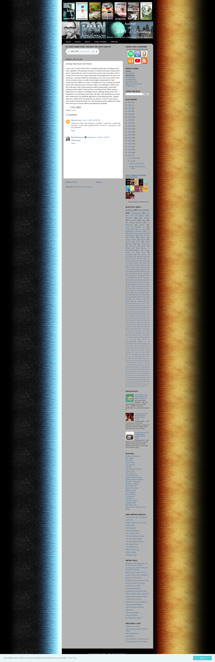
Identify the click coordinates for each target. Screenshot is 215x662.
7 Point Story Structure (134, 599)
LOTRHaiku (139, 259)
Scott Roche (130, 496)
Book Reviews (131, 77)
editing (135, 297)
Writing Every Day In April (134, 293)
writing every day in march (136, 229)
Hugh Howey (130, 462)
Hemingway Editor (132, 612)
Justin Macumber (132, 475)
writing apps (131, 386)
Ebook (127, 318)
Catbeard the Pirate (133, 626)
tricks (131, 384)
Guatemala (146, 324)
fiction (142, 365)
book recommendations (137, 233)
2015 (130, 135)
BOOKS (78, 42)
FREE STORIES (100, 42)
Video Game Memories (134, 84)
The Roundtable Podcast (134, 541)
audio (129, 358)
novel (131, 373)
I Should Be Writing (132, 531)
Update (142, 237)
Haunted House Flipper (134, 326)
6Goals (144, 263)
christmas (129, 254)
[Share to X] (76, 107)
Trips (136, 352)
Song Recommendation (140, 343)
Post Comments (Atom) (83, 187)
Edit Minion (129, 610)
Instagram (136, 331)
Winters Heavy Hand (136, 163)
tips (127, 384)
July (131, 161)
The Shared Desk (132, 544)
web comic (129, 273)
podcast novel (134, 375)
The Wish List (142, 350)
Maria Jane (140, 252)
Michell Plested (137, 282)
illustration (129, 299)
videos (137, 384)
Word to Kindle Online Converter (137, 594)
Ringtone (146, 337)
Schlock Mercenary (132, 633)
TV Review (131, 348)
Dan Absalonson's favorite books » (138, 202)
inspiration (139, 299)
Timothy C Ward (131, 501)
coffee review (143, 362)
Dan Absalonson (77, 137)
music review (141, 371)
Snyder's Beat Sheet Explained (136, 575)
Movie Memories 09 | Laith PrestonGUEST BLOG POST (142, 435)
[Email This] (71, 107)
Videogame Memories (134, 231)
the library (134, 381)
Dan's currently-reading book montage (136, 176)
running (134, 379)
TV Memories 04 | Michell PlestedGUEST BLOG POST (141, 416)
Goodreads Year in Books (133, 324)
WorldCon (136, 354)
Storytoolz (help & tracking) (135, 583)
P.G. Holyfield (130, 492)
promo (133, 377)
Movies (128, 256)
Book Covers (144, 235)
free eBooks (143, 297)
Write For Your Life (132, 549)
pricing (127, 377)
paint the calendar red (135, 227)
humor (127, 369)
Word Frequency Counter (135, 607)
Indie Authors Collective (140, 328)
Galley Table (130, 525)
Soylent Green (130, 345)
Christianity (131, 314)
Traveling (128, 352)
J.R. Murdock (130, 473)
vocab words (145, 384)
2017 (130, 129)
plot (127, 375)
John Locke (131, 333)
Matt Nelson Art (131, 505)
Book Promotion (142, 309)
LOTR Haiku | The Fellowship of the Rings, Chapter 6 (141, 396)
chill (129, 362)
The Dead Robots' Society (135, 536)
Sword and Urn (140, 345)
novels (138, 373)
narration (133, 220)
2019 (130, 123)
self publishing (142, 271)
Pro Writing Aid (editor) (134, 618)
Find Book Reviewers (133, 588)
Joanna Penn (130, 471)
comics (130, 295)
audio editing (138, 358)
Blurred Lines (76, 120)
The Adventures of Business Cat (137, 639)
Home (99, 182)
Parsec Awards (144, 284)
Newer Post (71, 182)
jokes (141, 369)
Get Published (143, 322)
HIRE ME (114, 42)
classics (146, 293)
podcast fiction (131, 239)
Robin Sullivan (131, 494)
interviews (134, 369)
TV (148, 345)
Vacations (129, 269)
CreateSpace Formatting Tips (136, 591)
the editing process (132, 263)
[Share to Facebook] (78, 107)
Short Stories (130, 73)
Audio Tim (129, 520)
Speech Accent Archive (134, 578)
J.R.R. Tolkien (145, 331)
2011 (130, 146)
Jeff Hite (128, 467)
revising (144, 261)
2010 (130, 149)
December (134, 158)
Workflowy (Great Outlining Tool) (137, 580)
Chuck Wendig (137, 276)
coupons (128, 365)
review (127, 379)
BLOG (68, 42)
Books (143, 239)
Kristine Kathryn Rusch (134, 477)
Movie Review (141, 254)
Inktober (128, 331)
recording (139, 377)
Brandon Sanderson (131, 312)
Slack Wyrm (130, 636)
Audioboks (139, 307)
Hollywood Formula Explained (136, 602)
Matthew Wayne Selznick (134, 479)
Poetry (73, 110)
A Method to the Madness (135, 305)
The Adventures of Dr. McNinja (136, 641)
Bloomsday (131, 309)
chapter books (145, 360)
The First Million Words (134, 539)
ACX (141, 273)
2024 (130, 108)
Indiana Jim (129, 328)
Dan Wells (129, 460)
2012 (130, 144)
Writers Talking (131, 552)
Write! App (144, 354)
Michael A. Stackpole (133, 481)
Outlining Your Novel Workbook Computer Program (137, 568)
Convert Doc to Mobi (133, 586)
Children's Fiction (144, 312)
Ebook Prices (135, 318)
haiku (145, 367)
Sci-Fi (130, 339)
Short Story (135, 290)
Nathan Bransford (132, 488)
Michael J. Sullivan (132, 484)
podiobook (136, 261)
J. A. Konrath (130, 464)
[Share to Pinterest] (80, 107)
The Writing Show (132, 547)
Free (129, 280)
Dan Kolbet (129, 458)
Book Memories (131, 79)
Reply (73, 130)
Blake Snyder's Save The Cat (136, 572)
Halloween (143, 265)
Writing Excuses (131, 555)
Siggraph (128, 343)
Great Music (129, 259)
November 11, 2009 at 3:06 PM (98, 137)
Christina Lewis (140, 314)
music (135, 256)
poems (143, 246)
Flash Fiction (129, 322)
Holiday (145, 326)
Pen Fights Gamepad (135, 286)
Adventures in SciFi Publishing (136, 517)
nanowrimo (133, 246)
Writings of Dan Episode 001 (134, 356)
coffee (134, 362)
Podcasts (128, 267)
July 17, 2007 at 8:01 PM (91, 120)
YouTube (146, 356)
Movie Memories (131, 82)
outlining (145, 373)
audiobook (137, 269)
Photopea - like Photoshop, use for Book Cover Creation (137, 564)
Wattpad (144, 290)
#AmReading (130, 235)
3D (136, 273)
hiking (134, 271)
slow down (141, 379)
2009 (130, 152)
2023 (130, 111)
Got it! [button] (202, 658)
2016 (130, 132)
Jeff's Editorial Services (134, 469)
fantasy (136, 365)
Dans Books (143, 256)
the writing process (134, 223)
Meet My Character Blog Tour (134, 335)
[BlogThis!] (73, 107)
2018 (130, 126)
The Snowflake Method (134, 604)
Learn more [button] (72, 658)
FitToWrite (144, 320)
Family (137, 320)
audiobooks (136, 213)
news (143, 220)
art (148, 231)
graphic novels (138, 367)
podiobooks (144, 375)
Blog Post (146, 307)
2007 (130, 155)
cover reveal (139, 295)
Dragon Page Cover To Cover (136, 523)
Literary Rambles (132, 615)
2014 (130, 138)
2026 (130, 102)
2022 (130, 114)
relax (146, 377)
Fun (136, 322)
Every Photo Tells (131, 265)
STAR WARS (136, 288)
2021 (130, 117)
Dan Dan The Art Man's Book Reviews (137, 215)
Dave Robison (143, 316)
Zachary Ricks (131, 503)
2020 (130, 120)
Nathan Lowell (131, 490)
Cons (147, 314)
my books (144, 210)
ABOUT (87, 42)
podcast (142, 225)
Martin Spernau (142, 333)
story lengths (138, 301)
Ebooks (128, 248)
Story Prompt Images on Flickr (136, 596)
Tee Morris (129, 498)
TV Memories (130, 86)
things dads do (143, 381)
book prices (136, 360)
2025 (130, 105)
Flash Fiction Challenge (141, 278)
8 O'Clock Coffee (144, 303)
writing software (140, 386)
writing (129, 210)
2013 (130, 141)
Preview (139, 337)
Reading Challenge (140, 267)
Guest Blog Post (133, 242)
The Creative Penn (132, 533)
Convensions (131, 316)
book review (144, 218)
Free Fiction (136, 280)
